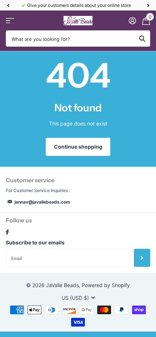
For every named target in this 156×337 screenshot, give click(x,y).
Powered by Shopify (106, 285)
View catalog (10, 21)
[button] (8, 5)
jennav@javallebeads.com (42, 202)
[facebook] (7, 232)
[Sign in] (132, 20)
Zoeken (142, 38)
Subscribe (142, 258)
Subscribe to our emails (35, 242)
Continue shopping (78, 147)
